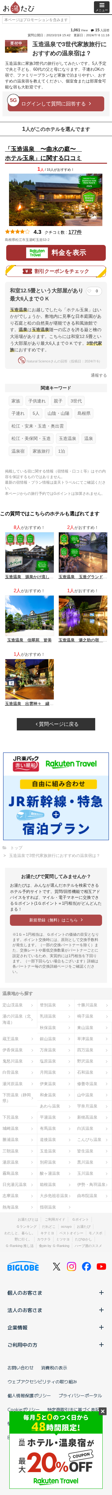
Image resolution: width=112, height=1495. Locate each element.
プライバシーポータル (80, 1395)
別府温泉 (48, 1162)
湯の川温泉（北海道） (16, 1019)
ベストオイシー (71, 1233)
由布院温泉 (87, 1195)
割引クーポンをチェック (62, 271)
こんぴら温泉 (89, 1139)
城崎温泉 (10, 1128)
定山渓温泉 (12, 1005)
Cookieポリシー (23, 1409)
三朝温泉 (10, 1151)
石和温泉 (85, 1072)
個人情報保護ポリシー (29, 1395)
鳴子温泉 (85, 1016)
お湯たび (84, 1226)
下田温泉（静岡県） (16, 1098)
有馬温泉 (48, 1128)
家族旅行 (41, 451)
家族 (16, 400)
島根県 (84, 413)
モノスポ (95, 1233)
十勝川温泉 (87, 1005)
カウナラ (44, 1239)
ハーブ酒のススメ (88, 1246)
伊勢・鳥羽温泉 (91, 1184)
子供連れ (37, 400)
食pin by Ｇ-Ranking (54, 1246)
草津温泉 (85, 1038)
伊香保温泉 (12, 1050)
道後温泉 (48, 1139)
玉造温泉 (67, 438)
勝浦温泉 (10, 1139)
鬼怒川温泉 (12, 1061)
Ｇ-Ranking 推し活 (19, 1246)
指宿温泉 (48, 1207)
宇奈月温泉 (87, 1106)
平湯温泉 (48, 1117)
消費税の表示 (54, 1367)
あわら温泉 (50, 1106)
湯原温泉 (10, 1162)
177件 (75, 232)
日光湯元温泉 (14, 1184)
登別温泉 (48, 1005)
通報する (99, 375)
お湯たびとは (28, 1219)
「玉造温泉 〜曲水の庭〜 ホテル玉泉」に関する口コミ (43, 153)
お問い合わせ (20, 1367)
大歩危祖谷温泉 (54, 1195)
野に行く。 (23, 1239)
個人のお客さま (24, 1292)
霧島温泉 (10, 1173)
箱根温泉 (48, 1184)
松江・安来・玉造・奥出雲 (38, 426)
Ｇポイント (80, 1219)
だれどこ (49, 1226)
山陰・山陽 (58, 413)
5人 (36, 413)
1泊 (61, 451)
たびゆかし (83, 1239)
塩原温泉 (48, 1061)
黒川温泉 (85, 1162)
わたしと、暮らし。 (19, 1233)
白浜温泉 (85, 1128)
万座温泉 (48, 1050)
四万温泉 (85, 1050)
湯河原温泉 (12, 1083)
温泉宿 (18, 451)
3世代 (76, 400)
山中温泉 (85, 1095)
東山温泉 (85, 1027)
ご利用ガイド (55, 1219)
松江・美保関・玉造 (31, 438)
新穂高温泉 (87, 1117)
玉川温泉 (85, 1173)
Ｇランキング (26, 1226)
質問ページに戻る (58, 724)
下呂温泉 (10, 1117)
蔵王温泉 (10, 1038)
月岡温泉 (48, 1072)
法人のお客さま (24, 1310)
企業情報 (17, 1327)
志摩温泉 (10, 1195)
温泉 (88, 438)
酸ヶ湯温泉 (50, 1173)
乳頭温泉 (48, 1016)
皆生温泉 (85, 1151)
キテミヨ (47, 1233)
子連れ (18, 413)
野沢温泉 (85, 1061)
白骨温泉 (10, 1072)
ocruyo (66, 1226)
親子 (58, 400)
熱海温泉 (10, 1207)
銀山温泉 (48, 1038)
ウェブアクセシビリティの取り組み (42, 1381)
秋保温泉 (48, 1027)
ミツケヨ (63, 1239)
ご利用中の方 (22, 1344)
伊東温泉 (48, 1083)
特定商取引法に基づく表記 (73, 1409)
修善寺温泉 (87, 1083)
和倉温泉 (48, 1095)
